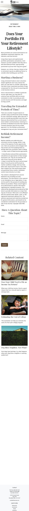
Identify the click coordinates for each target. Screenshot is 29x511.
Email (2, 224)
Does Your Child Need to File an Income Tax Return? (14, 283)
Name (2, 216)
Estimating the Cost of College (13, 317)
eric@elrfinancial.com (14, 500)
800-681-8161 (17, 490)
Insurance (14, 510)
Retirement (14, 505)
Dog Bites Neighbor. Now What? (14, 347)
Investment (14, 507)
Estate (14, 508)
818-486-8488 (16, 491)
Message (3, 232)
